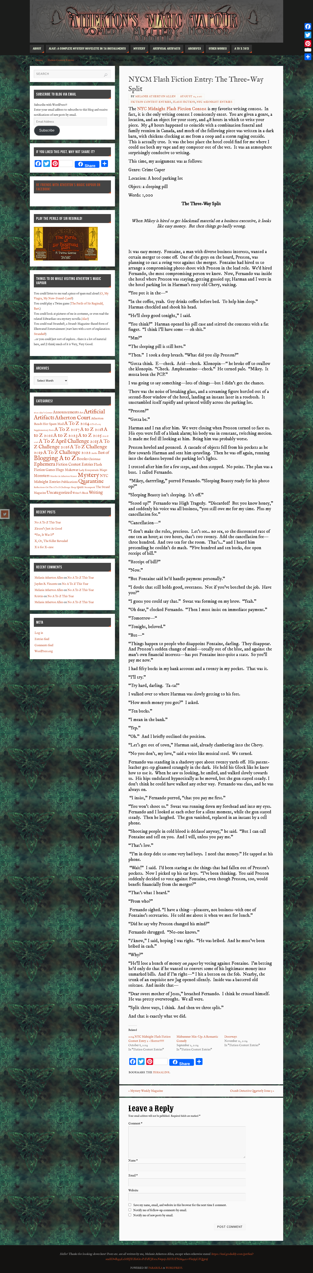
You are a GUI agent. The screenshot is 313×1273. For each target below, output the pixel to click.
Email (133, 1175)
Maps (103, 470)
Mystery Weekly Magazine (145, 1091)
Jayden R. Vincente (45, 584)
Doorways (230, 1037)
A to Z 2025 (90, 435)
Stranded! (40, 334)
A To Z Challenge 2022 (67, 452)
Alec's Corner (45, 412)
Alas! (85, 319)
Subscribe (47, 130)
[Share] (308, 56)
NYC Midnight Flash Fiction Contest (172, 109)
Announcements (66, 412)
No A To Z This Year (47, 522)
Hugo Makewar (67, 470)
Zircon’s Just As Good (48, 529)
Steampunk (89, 487)
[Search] (105, 75)
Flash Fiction (184, 102)
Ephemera (44, 464)
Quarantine (91, 481)
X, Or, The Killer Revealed (51, 541)
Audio (94, 453)
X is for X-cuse (43, 547)
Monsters (42, 475)
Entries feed (41, 639)
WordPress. (174, 1268)
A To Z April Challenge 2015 (69, 441)
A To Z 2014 (76, 423)
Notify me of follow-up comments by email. (160, 1210)
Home (39, 60)
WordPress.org (43, 651)
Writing (96, 492)
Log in (38, 633)
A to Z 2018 (91, 429)
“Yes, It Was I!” (44, 535)
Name (133, 1161)
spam (80, 487)
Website (133, 1190)
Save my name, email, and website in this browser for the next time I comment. (180, 1205)
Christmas (94, 459)
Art (81, 412)
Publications (69, 482)
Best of (103, 452)
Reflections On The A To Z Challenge (52, 487)
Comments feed (43, 645)
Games (50, 470)
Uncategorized (59, 492)
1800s (36, 412)
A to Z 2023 (65, 435)
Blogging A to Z (55, 458)
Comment (135, 1123)
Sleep (73, 487)
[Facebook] (308, 26)
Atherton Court (72, 417)
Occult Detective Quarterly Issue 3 (252, 1091)
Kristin (38, 596)
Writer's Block (80, 493)
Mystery (88, 475)
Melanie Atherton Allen (155, 96)
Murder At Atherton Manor (63, 476)
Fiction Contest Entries (61, 60)
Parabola (155, 1268)
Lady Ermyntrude (89, 470)
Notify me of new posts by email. (153, 1215)
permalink (161, 1072)
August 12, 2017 (191, 96)
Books (82, 459)
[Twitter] (4, 514)
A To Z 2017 (67, 429)
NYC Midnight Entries (214, 102)
